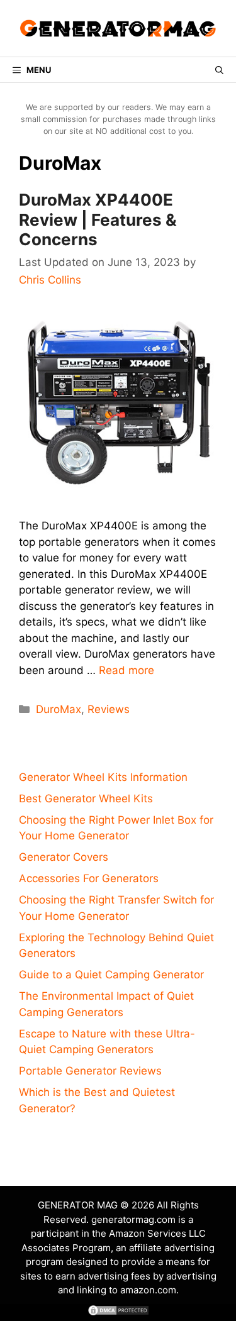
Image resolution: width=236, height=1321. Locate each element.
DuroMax (58, 709)
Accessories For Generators (89, 878)
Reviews (108, 709)
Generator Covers (63, 857)
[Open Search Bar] (219, 69)
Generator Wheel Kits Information (103, 777)
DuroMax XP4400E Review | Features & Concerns (98, 219)
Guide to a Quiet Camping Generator (111, 974)
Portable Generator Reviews (90, 1070)
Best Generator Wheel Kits (86, 798)
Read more (126, 670)
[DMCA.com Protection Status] (118, 1313)
